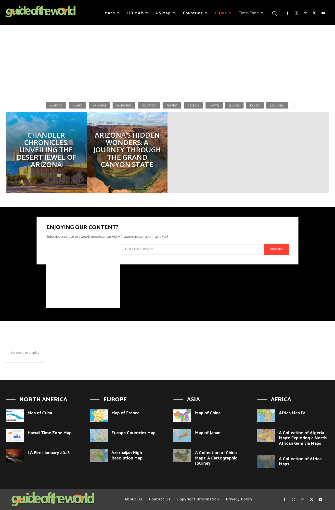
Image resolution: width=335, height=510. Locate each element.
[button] (274, 13)
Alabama (56, 105)
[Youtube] (323, 13)
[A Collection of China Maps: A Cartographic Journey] (182, 455)
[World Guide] (41, 11)
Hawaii (214, 105)
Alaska (77, 105)
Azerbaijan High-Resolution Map (127, 455)
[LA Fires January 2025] (15, 455)
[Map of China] (182, 415)
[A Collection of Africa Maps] (266, 461)
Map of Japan (207, 433)
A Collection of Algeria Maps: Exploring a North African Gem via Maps (303, 438)
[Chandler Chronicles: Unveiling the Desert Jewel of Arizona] (46, 152)
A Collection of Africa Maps (300, 461)
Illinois (234, 105)
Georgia (193, 105)
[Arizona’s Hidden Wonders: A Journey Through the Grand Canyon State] (127, 152)
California (123, 105)
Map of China (207, 413)
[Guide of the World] (53, 499)
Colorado (149, 105)
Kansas (255, 105)
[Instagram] (296, 13)
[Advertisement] (167, 61)
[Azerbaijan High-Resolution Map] (99, 455)
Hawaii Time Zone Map (49, 433)
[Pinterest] (305, 13)
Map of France (125, 413)
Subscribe (276, 249)
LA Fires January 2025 (48, 453)
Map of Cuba (39, 413)
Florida (172, 105)
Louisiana (277, 105)
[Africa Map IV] (266, 415)
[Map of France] (99, 415)
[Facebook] (287, 13)
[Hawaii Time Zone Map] (15, 435)
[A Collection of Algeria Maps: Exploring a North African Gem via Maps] (266, 435)
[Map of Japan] (182, 435)
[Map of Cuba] (15, 415)
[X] (314, 13)
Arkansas (99, 105)
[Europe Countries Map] (99, 435)
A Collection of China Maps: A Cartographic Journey (216, 458)
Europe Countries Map (133, 433)
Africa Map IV (292, 413)
